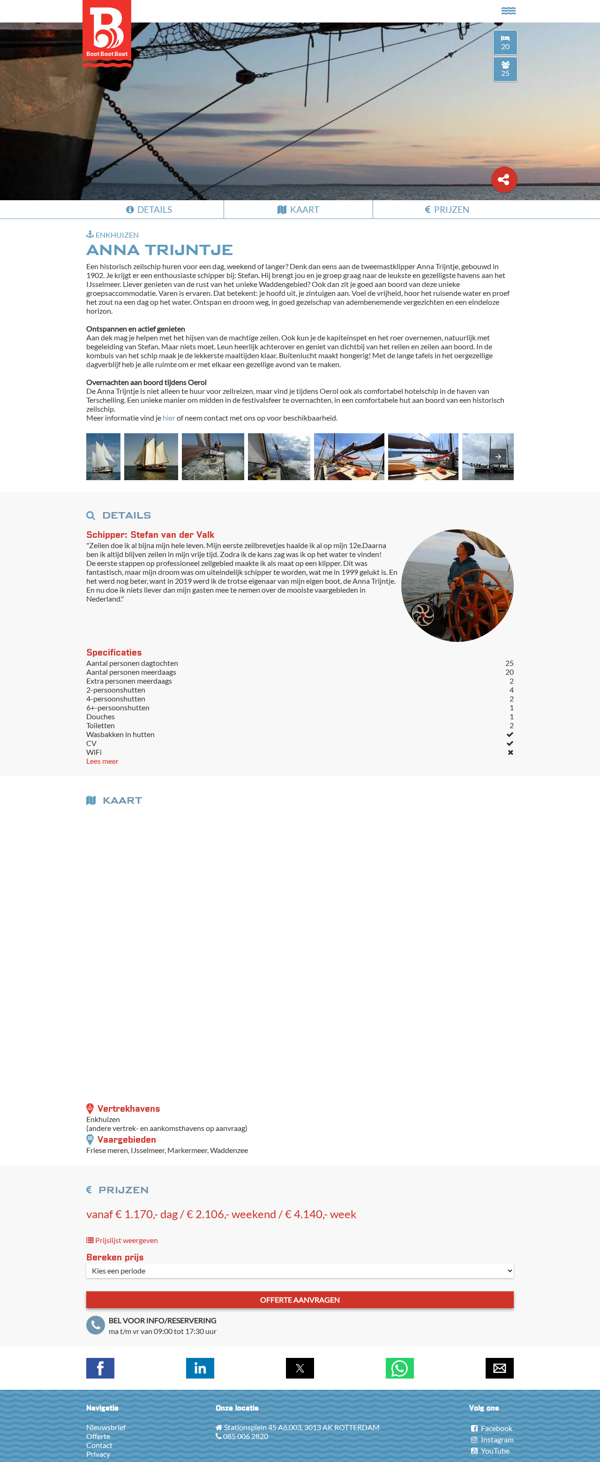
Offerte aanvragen (300, 1299)
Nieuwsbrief (106, 1427)
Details (153, 209)
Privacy (98, 1453)
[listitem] (103, 457)
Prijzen (450, 209)
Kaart (303, 209)
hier (169, 417)
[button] (103, 456)
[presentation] (498, 457)
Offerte (98, 1436)
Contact (99, 1444)
